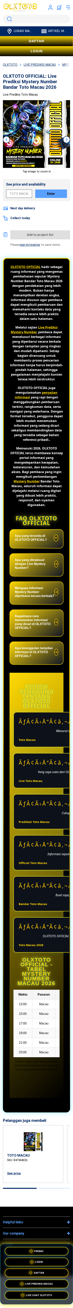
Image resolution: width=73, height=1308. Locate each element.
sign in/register (30, 245)
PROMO (38, 1250)
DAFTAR (36, 41)
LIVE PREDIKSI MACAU (39, 1285)
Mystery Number (27, 481)
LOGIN (37, 51)
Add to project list (40, 235)
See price (14, 1173)
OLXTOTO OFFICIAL (25, 267)
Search (9, 19)
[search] (36, 19)
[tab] (20, 1188)
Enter (51, 194)
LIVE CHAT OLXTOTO (39, 1296)
